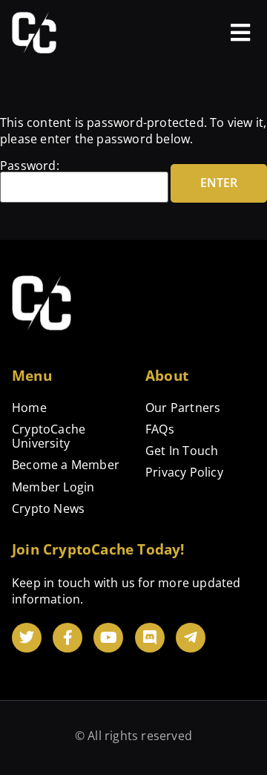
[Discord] (150, 638)
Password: (29, 167)
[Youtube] (108, 638)
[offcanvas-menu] (240, 32)
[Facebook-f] (67, 638)
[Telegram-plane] (190, 638)
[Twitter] (27, 638)
